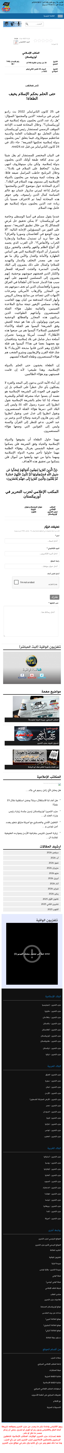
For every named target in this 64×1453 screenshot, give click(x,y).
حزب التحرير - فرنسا (53, 1200)
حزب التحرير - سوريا (53, 1081)
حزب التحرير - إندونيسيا (51, 1005)
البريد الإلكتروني (24, 42)
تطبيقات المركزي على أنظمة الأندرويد (46, 1395)
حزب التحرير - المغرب (52, 1136)
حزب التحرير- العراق (53, 1075)
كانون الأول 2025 (51, 899)
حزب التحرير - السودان (52, 1112)
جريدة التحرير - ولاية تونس (50, 1270)
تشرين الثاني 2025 (50, 904)
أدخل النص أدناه (53, 574)
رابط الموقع (55, 561)
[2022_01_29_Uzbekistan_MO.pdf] (16, 42)
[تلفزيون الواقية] (12, 26)
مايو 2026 (54, 873)
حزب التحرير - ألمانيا (53, 1175)
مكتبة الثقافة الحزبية (53, 1376)
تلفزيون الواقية (47, 920)
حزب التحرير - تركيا (53, 1054)
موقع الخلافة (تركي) (53, 1330)
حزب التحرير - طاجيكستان (50, 1041)
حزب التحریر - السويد (52, 1181)
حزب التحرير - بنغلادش (52, 1017)
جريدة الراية (56, 1263)
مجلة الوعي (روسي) (53, 1282)
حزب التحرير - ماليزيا (53, 1011)
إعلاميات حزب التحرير (53, 1299)
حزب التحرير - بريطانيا (52, 1206)
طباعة (16, 38)
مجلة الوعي (56, 1276)
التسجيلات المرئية (54, 1407)
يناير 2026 (54, 894)
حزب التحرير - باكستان (52, 1023)
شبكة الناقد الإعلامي (53, 1288)
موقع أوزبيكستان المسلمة (51, 1307)
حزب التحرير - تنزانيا (53, 1124)
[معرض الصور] (6, 26)
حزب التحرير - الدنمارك (52, 1187)
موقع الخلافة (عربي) (53, 1319)
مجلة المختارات (55, 1370)
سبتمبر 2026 (53, 852)
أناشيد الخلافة (55, 1250)
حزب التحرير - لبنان (53, 1087)
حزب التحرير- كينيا (53, 1118)
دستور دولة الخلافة (53, 1338)
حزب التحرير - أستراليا (52, 1157)
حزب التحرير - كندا (53, 1211)
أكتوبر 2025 (53, 909)
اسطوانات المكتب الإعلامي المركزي (47, 1389)
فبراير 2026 (53, 888)
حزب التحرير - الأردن (53, 1093)
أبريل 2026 (53, 878)
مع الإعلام (57, 1401)
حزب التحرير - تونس (53, 1130)
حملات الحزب (56, 1358)
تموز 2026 (54, 863)
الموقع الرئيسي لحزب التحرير (50, 1239)
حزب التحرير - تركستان (52, 1048)
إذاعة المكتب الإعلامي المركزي (49, 1364)
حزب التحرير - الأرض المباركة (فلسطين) (45, 1099)
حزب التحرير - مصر (53, 1105)
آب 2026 (55, 858)
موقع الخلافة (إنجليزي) (52, 1325)
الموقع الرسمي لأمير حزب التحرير (48, 1245)
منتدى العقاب (55, 1294)
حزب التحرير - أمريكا (53, 1218)
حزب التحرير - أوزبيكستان (51, 1036)
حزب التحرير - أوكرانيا (52, 1169)
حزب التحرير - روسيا (53, 1163)
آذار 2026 (54, 883)
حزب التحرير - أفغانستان (51, 1030)
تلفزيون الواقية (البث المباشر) (40, 647)
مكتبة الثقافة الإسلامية (52, 1382)
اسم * (57, 536)
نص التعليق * (53, 603)
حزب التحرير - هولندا (53, 1194)
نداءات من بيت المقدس (51, 1313)
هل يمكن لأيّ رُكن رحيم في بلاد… (43, 790)
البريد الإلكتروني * (53, 548)
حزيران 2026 (53, 868)
